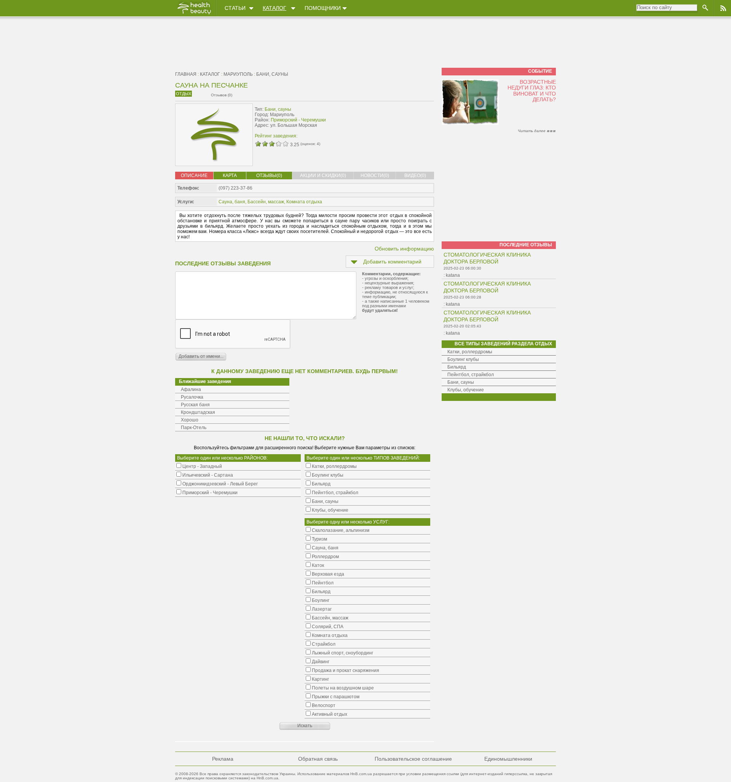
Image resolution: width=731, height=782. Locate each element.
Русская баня (195, 404)
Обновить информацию (404, 249)
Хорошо (189, 420)
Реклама (222, 759)
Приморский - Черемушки (298, 120)
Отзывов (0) (221, 95)
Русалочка (192, 397)
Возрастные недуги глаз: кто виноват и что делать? (532, 90)
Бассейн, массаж (265, 201)
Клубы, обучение (465, 390)
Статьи (235, 8)
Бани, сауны (272, 74)
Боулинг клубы (463, 359)
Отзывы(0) (269, 175)
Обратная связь (318, 759)
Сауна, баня (232, 201)
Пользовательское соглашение (413, 759)
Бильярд (456, 367)
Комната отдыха (304, 201)
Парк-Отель (193, 427)
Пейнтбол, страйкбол (470, 374)
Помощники (323, 8)
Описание (194, 175)
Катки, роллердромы (469, 351)
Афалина (191, 389)
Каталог (274, 8)
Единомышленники (508, 759)
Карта (230, 175)
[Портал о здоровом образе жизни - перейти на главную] (193, 14)
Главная (185, 74)
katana (453, 275)
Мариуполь (238, 74)
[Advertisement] (386, 121)
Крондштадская (198, 412)
